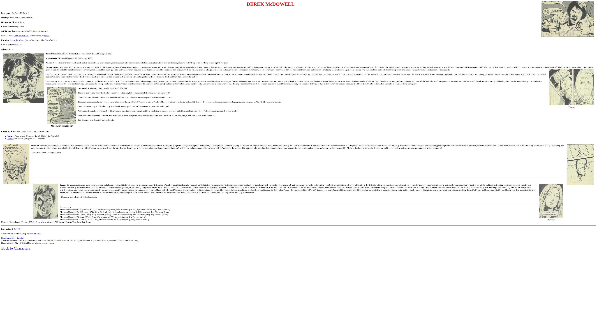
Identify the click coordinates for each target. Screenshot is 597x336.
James (12, 40)
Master (10, 139)
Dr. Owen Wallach (21, 36)
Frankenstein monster (38, 31)
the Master (20, 40)
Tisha (46, 36)
